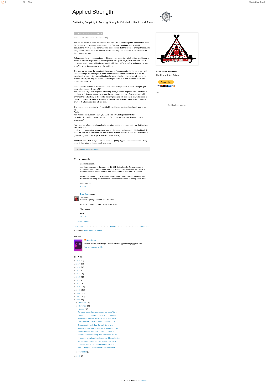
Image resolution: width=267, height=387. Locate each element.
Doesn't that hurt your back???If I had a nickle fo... (96, 332)
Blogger (144, 380)
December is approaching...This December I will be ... (98, 335)
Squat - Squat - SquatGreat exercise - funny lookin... (97, 315)
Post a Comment (83, 222)
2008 (78, 293)
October (81, 309)
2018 (78, 261)
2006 (78, 300)
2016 (78, 267)
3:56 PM (83, 217)
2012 (78, 280)
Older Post (145, 227)
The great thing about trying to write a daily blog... (96, 345)
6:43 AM (83, 187)
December (82, 303)
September (82, 352)
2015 (78, 270)
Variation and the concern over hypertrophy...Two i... (97, 341)
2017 (78, 264)
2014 (78, 274)
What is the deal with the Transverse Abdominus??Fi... (98, 328)
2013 (78, 277)
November (82, 306)
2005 (78, 356)
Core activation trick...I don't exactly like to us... (95, 325)
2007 (78, 297)
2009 (78, 290)
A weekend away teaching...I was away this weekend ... (99, 338)
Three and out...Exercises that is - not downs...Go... (97, 322)
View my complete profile (93, 247)
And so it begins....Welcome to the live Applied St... (97, 348)
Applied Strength (92, 12)
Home (112, 227)
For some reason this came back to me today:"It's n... (97, 312)
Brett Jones (85, 194)
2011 (78, 284)
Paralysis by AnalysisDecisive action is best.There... (97, 318)
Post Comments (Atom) (93, 231)
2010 (78, 287)
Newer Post (79, 227)
